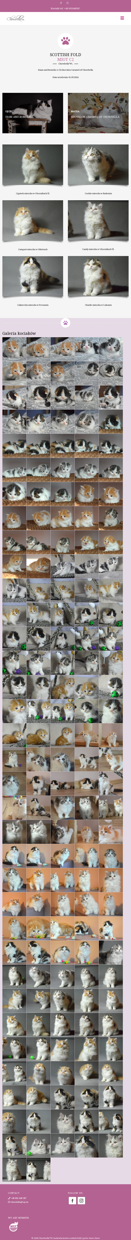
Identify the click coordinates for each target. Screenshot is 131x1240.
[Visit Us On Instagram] (81, 1200)
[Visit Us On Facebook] (72, 1200)
